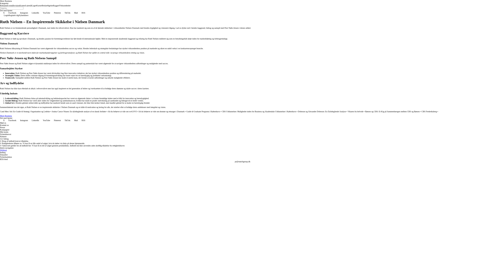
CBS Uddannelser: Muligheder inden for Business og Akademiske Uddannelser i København (259, 111)
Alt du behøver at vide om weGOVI (122, 111)
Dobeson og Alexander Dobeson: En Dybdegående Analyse (322, 111)
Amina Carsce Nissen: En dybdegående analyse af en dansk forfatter (79, 111)
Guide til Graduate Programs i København (203, 111)
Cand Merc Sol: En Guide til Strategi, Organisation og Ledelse (25, 111)
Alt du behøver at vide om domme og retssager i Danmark (161, 111)
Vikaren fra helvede (355, 111)
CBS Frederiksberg (429, 111)
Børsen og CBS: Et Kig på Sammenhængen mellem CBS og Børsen (392, 111)
